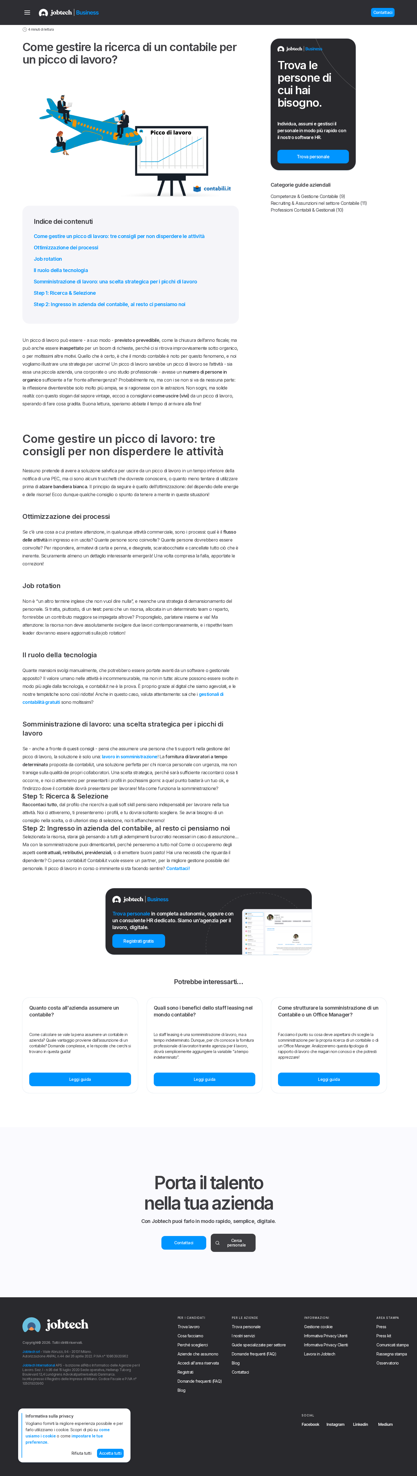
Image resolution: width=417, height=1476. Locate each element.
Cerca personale (236, 1242)
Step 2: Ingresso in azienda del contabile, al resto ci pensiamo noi (110, 304)
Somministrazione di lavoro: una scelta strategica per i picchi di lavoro (115, 282)
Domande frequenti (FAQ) (200, 1381)
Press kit (383, 1336)
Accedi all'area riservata (198, 1363)
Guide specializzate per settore (259, 1345)
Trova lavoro (189, 1327)
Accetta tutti (110, 1453)
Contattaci (183, 1242)
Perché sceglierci (193, 1345)
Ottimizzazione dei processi (66, 247)
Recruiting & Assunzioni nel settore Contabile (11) (319, 203)
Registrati (185, 1372)
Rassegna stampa (391, 1354)
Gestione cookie (318, 1327)
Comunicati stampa (392, 1345)
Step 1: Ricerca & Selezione (65, 293)
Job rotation (48, 259)
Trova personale (246, 1327)
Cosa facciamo (190, 1336)
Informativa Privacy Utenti (325, 1336)
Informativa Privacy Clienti (326, 1345)
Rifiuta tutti (81, 1453)
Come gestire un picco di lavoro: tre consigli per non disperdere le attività (119, 236)
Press (381, 1327)
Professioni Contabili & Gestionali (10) (307, 210)
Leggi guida (80, 1079)
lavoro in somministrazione (129, 756)
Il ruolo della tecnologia (61, 270)
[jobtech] (76, 12)
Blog (182, 1390)
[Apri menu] (27, 12)
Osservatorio (387, 1363)
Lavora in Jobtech (319, 1354)
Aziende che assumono (198, 1354)
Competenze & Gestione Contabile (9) (308, 196)
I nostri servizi (243, 1336)
